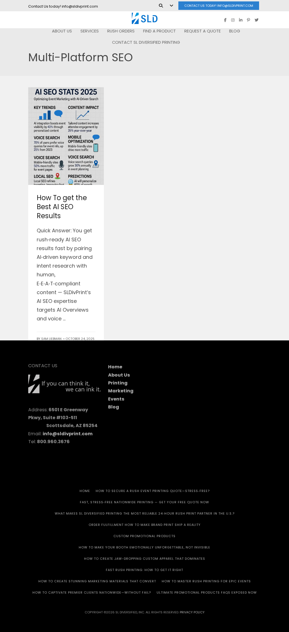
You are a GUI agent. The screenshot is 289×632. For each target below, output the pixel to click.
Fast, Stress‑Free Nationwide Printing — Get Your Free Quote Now (144, 502)
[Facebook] (225, 20)
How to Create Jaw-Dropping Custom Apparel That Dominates (144, 558)
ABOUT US (62, 31)
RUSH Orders (121, 31)
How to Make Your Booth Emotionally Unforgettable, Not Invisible (144, 547)
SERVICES (89, 31)
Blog (234, 31)
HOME (85, 491)
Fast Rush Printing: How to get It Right (144, 570)
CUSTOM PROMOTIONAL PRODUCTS (144, 536)
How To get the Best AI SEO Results (62, 206)
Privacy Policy (192, 612)
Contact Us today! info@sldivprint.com (218, 5)
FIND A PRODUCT (159, 31)
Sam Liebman (51, 338)
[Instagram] (233, 20)
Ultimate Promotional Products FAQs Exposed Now (207, 592)
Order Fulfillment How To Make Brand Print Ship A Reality (145, 524)
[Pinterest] (248, 20)
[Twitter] (256, 20)
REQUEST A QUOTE (202, 31)
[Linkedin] (241, 20)
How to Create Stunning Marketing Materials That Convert (97, 581)
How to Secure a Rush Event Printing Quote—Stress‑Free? (153, 491)
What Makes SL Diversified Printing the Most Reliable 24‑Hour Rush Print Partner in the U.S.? (145, 513)
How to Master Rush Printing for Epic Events (206, 581)
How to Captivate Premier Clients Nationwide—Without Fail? (91, 592)
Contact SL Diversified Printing (146, 42)
